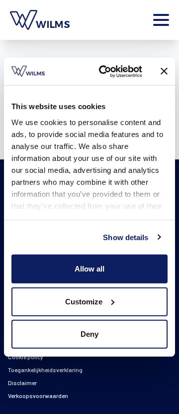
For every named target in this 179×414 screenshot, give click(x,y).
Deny (89, 334)
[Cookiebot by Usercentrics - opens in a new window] (105, 71)
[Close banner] (164, 71)
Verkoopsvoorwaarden (38, 395)
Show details (125, 237)
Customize (83, 301)
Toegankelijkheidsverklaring (45, 369)
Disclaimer (22, 382)
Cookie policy (25, 356)
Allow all (89, 269)
